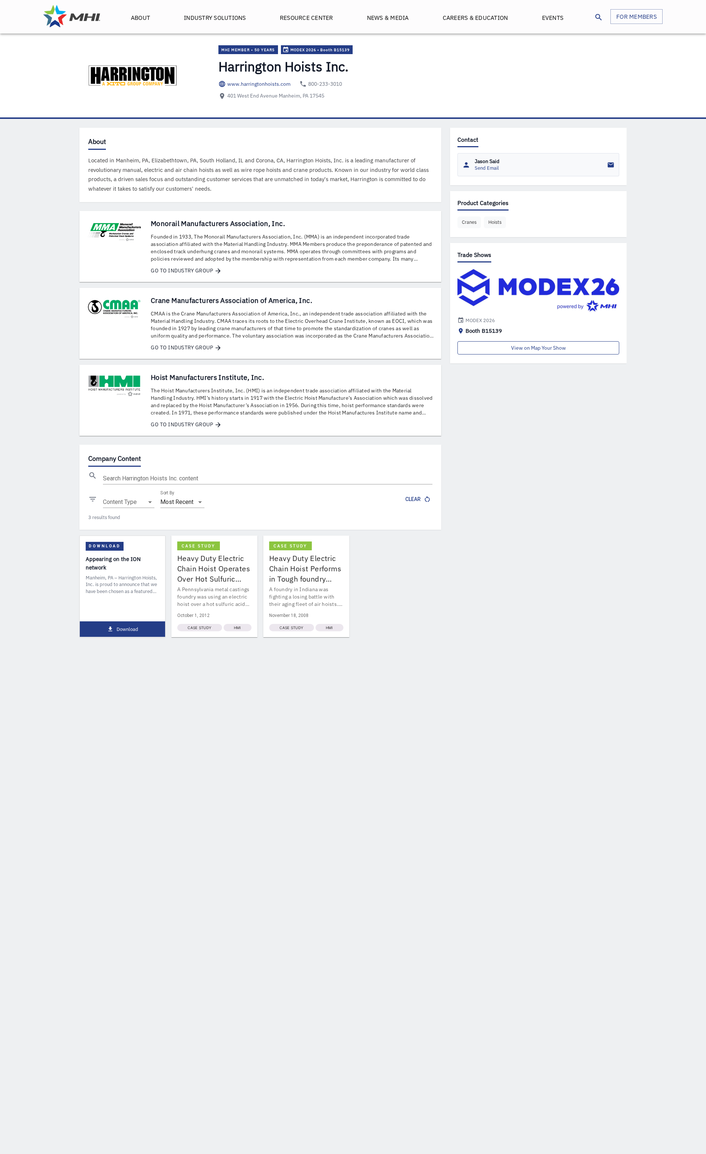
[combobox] (128, 502)
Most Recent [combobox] (176, 501)
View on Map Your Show (538, 348)
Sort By (167, 492)
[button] (469, 222)
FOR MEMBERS (636, 16)
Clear (413, 499)
